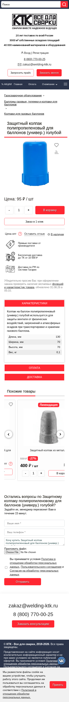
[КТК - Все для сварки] (34, 22)
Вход (27, 52)
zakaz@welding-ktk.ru (36, 64)
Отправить (22, 581)
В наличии (57, 234)
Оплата (32, 84)
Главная (18, 84)
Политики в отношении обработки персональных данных (33, 562)
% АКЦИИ (6, 84)
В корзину (50, 210)
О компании (48, 84)
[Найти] (64, 4)
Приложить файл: (15, 548)
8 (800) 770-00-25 (34, 59)
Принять (58, 684)
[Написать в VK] (62, 661)
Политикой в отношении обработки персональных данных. (19, 694)
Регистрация (41, 52)
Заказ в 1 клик (34, 221)
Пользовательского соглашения (41, 566)
